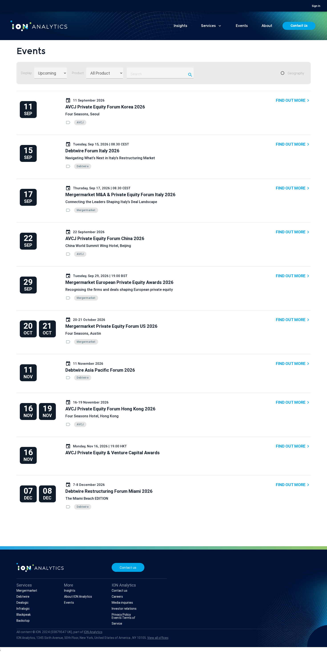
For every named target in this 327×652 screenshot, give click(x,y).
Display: (26, 73)
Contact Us (299, 26)
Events (242, 26)
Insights (180, 26)
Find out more (293, 100)
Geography (296, 73)
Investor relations (124, 609)
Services (211, 26)
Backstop (23, 621)
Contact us (128, 567)
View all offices (157, 638)
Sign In (316, 6)
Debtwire (22, 597)
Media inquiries (122, 603)
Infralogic (23, 609)
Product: (78, 73)
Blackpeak (23, 615)
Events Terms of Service (123, 620)
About (267, 26)
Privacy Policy (121, 615)
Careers (117, 597)
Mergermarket (26, 591)
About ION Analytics (78, 597)
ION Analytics (93, 632)
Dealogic (22, 603)
